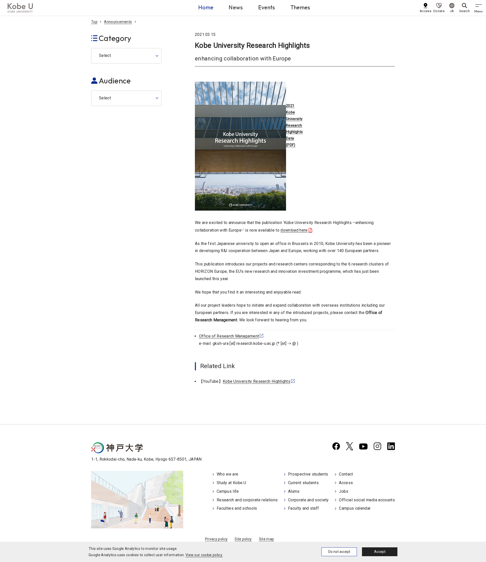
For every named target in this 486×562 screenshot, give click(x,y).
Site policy (243, 539)
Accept (380, 552)
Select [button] (105, 55)
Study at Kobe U (231, 482)
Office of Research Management (229, 336)
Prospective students (308, 474)
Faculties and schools (237, 508)
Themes (300, 7)
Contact (346, 474)
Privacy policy (216, 539)
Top (94, 22)
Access (346, 482)
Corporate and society (308, 500)
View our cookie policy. (204, 555)
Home (205, 7)
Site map (266, 539)
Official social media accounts (367, 500)
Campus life (228, 491)
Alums (294, 491)
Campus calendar (355, 508)
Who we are (227, 474)
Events (266, 7)
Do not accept (339, 552)
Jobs (343, 491)
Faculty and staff (303, 508)
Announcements (118, 22)
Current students (303, 482)
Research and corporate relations (247, 500)
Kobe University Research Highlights (256, 381)
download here (294, 230)
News (236, 7)
